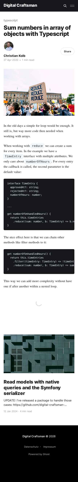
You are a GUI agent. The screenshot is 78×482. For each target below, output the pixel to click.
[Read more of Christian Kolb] (9, 46)
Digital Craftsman (20, 5)
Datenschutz (31, 446)
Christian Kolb (14, 56)
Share (67, 51)
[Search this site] (65, 6)
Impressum (49, 446)
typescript (11, 20)
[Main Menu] (72, 6)
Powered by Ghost (39, 454)
